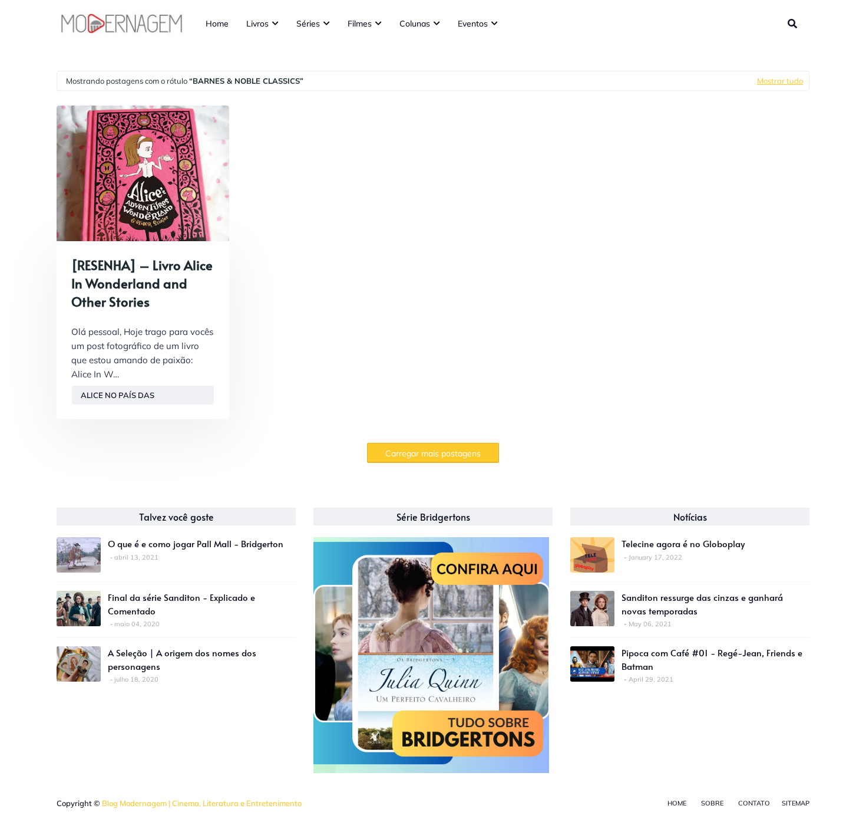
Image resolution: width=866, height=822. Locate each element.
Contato (754, 803)
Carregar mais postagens (433, 453)
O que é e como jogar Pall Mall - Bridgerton (195, 543)
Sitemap (795, 803)
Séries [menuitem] (308, 23)
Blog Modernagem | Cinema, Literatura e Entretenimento (202, 803)
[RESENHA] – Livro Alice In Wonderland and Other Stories (142, 283)
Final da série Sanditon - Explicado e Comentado (181, 604)
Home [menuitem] (217, 23)
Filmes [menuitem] (360, 23)
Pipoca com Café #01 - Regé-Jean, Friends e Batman (712, 659)
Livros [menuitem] (257, 23)
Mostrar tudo (780, 81)
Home (676, 803)
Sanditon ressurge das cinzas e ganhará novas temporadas (702, 604)
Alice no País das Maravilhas (117, 397)
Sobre (712, 803)
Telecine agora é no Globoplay (683, 543)
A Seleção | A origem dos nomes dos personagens (182, 659)
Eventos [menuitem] (473, 23)
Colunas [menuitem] (414, 23)
